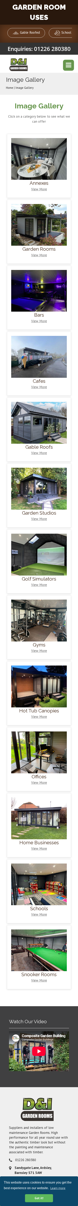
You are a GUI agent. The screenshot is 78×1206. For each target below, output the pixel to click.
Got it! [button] (39, 1198)
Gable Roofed (29, 32)
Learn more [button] (57, 1188)
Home (9, 88)
